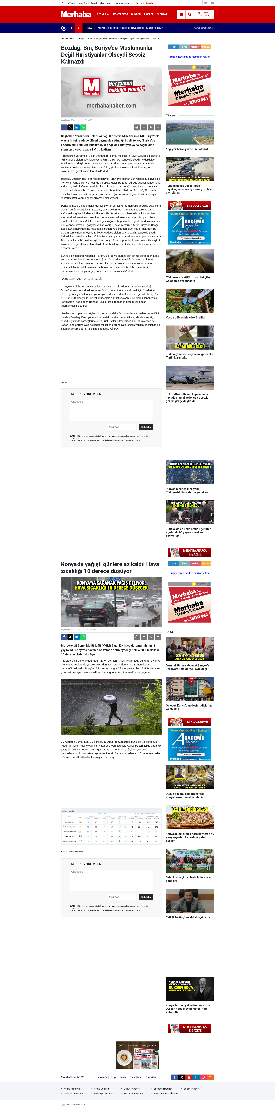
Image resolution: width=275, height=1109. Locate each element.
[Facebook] (64, 127)
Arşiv (109, 3)
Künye (113, 1077)
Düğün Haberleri (132, 1088)
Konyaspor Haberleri (104, 1093)
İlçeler (149, 14)
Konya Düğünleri (102, 1088)
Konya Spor (120, 14)
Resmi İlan (103, 14)
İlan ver (139, 3)
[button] (144, 127)
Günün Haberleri (97, 3)
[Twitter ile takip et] (181, 1077)
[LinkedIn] (77, 127)
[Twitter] (70, 127)
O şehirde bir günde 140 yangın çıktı (115, 27)
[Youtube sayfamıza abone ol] (188, 1077)
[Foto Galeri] (212, 2)
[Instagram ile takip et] (203, 1077)
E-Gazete (71, 3)
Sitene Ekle (151, 1077)
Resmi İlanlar (151, 3)
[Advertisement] (111, 355)
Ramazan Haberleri (73, 1093)
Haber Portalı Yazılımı (75, 1105)
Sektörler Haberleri (133, 1093)
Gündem (136, 14)
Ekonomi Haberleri (163, 1088)
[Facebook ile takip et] (174, 1077)
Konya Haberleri (72, 1088)
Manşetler (83, 3)
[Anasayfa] (62, 3)
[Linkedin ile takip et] (196, 1077)
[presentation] (71, 28)
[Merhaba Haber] (76, 14)
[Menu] (181, 14)
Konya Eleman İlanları (123, 3)
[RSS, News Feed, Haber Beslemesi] (210, 1077)
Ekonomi (162, 14)
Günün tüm (204, 27)
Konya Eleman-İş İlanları (166, 1093)
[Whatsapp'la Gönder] (83, 127)
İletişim (123, 1077)
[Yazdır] (137, 127)
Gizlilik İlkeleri (136, 1077)
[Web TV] (205, 2)
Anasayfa (69, 38)
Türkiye (81, 38)
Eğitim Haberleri (192, 1088)
